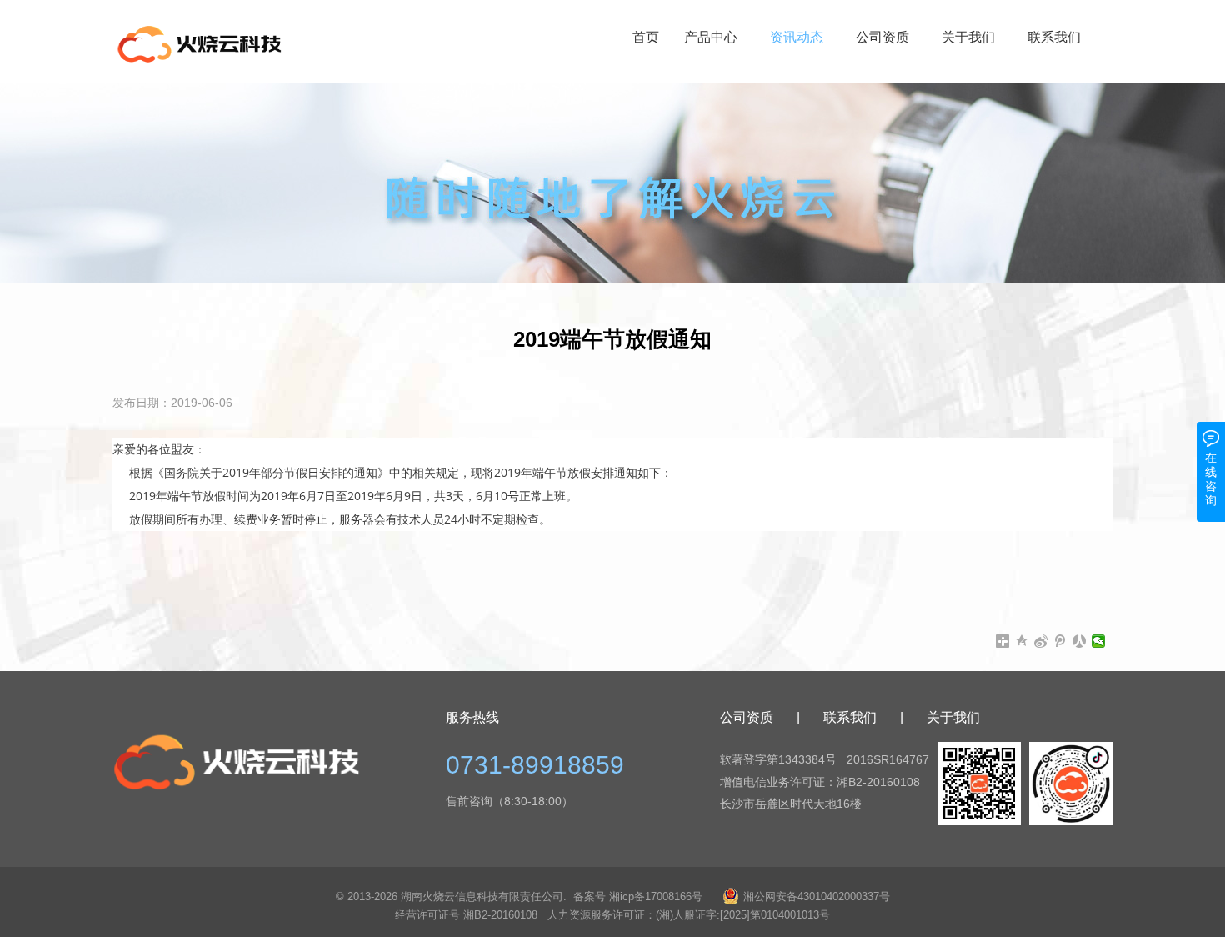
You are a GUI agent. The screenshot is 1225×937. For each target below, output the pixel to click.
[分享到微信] (1099, 641)
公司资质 (882, 37)
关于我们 (968, 37)
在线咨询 (1211, 479)
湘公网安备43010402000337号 (816, 896)
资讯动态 (796, 37)
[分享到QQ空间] (1022, 641)
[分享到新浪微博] (1041, 641)
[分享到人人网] (1079, 641)
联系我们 (1054, 37)
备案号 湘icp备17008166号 (637, 896)
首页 (645, 37)
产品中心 (711, 37)
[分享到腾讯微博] (1060, 641)
